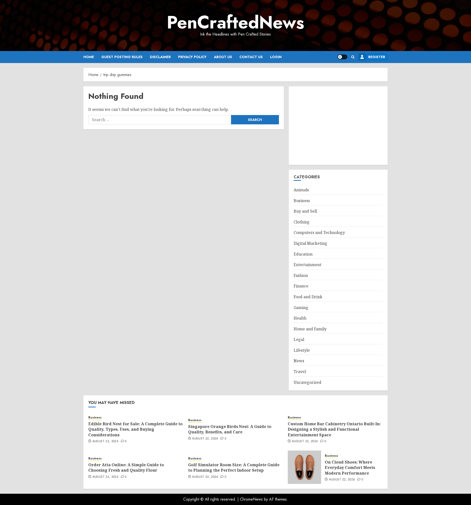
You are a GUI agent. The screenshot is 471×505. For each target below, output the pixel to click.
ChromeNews (251, 499)
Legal (299, 339)
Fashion (301, 275)
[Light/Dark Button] (342, 56)
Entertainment (307, 264)
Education (303, 254)
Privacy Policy (192, 56)
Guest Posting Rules (122, 56)
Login (276, 56)
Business (302, 200)
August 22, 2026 (105, 441)
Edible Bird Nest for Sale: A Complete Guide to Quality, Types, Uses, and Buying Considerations (135, 429)
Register (376, 56)
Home (88, 56)
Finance (301, 286)
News (299, 360)
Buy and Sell (305, 211)
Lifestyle (302, 350)
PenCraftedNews (235, 22)
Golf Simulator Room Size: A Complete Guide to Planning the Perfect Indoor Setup (233, 467)
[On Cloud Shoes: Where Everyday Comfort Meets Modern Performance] (304, 467)
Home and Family (310, 329)
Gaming (301, 307)
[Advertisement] (338, 125)
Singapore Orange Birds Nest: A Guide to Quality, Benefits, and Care (229, 429)
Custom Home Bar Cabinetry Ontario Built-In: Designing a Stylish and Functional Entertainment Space (334, 429)
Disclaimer (160, 56)
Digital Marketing (310, 243)
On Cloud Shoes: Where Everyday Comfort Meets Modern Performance (350, 467)
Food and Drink (308, 296)
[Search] (353, 57)
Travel (300, 371)
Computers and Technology (319, 232)
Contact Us (251, 56)
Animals (301, 190)
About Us (223, 56)
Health (300, 318)
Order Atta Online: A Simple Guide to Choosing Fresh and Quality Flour (126, 467)
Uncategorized (307, 382)
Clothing (302, 222)
